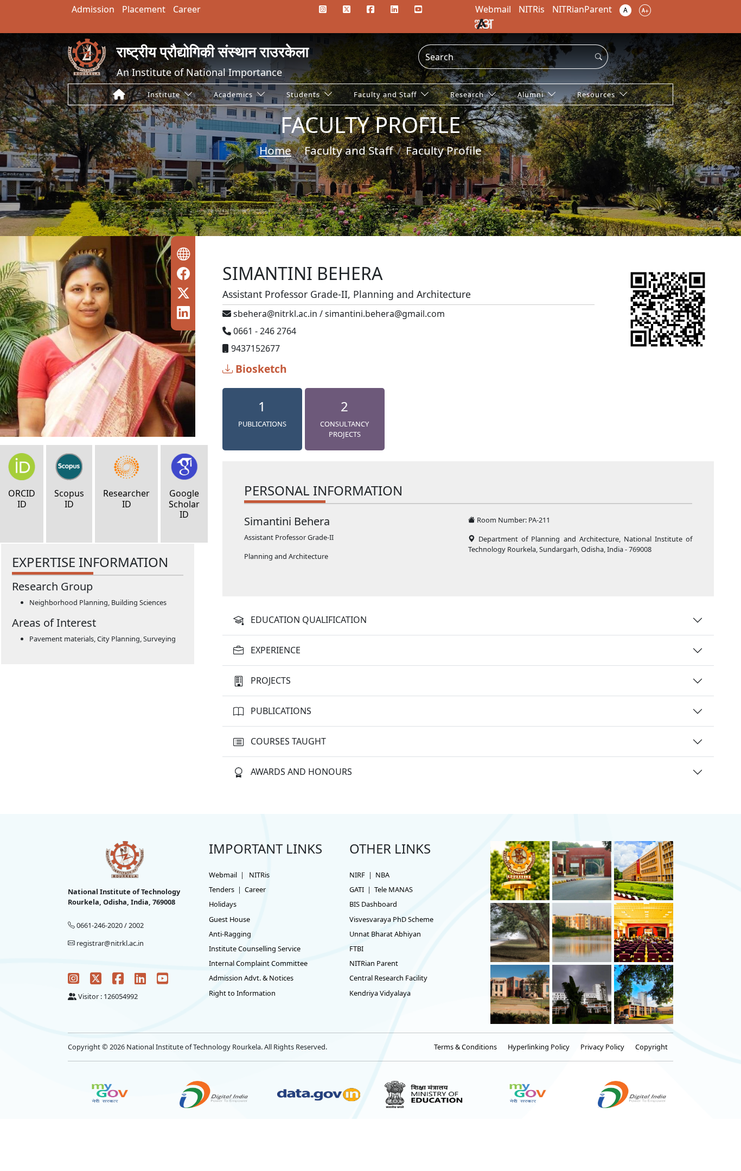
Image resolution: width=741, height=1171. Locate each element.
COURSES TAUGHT (288, 741)
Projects (271, 680)
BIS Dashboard (373, 904)
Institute (164, 94)
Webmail (223, 875)
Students (303, 94)
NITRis (259, 875)
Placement (143, 9)
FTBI (356, 948)
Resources (596, 94)
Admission (93, 9)
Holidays (223, 904)
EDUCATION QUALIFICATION (309, 620)
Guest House (229, 919)
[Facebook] (370, 9)
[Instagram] (323, 9)
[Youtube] (418, 9)
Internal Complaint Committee (258, 963)
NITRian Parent (373, 963)
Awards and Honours (301, 772)
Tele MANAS (393, 889)
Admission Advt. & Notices (251, 978)
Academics (233, 94)
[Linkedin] (394, 9)
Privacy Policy (602, 1047)
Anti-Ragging (230, 934)
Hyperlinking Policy (539, 1047)
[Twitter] (346, 9)
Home (275, 150)
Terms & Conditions (465, 1047)
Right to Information (242, 993)
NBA (382, 875)
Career (187, 9)
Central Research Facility (388, 978)
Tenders (221, 889)
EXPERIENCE (276, 650)
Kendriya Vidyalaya (380, 993)
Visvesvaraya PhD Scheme (391, 919)
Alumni (531, 94)
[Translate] (484, 23)
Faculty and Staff (385, 94)
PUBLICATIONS (281, 711)
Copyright (651, 1047)
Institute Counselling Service (255, 948)
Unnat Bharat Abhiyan (385, 934)
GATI (356, 889)
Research (467, 94)
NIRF (357, 875)
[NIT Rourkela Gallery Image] (520, 870)
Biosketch (260, 368)
